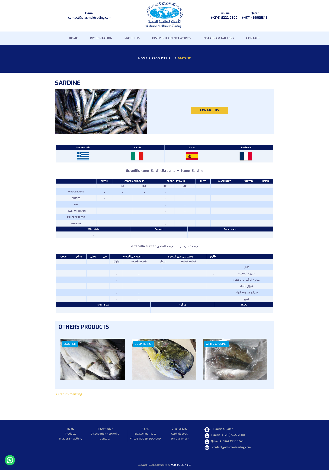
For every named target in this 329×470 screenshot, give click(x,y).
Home (142, 58)
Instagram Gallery (70, 438)
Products (159, 58)
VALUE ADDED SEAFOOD (145, 438)
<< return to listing (68, 394)
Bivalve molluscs (145, 433)
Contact (105, 438)
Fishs (145, 428)
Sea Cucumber (179, 438)
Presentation (105, 428)
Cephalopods (179, 433)
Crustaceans (179, 428)
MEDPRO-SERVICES (181, 464)
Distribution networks (105, 433)
